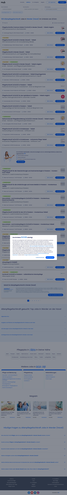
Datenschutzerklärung (43, 253)
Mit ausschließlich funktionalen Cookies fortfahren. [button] (41, 246)
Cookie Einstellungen (40, 257)
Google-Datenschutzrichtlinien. (31, 255)
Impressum (15, 255)
